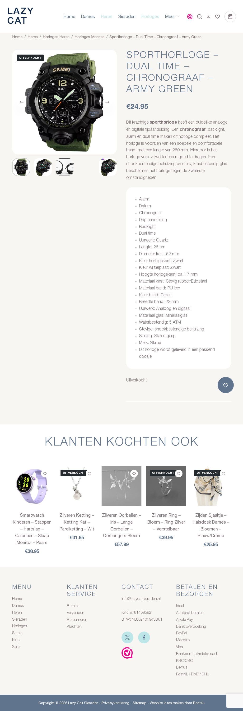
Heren (106, 16)
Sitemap (139, 703)
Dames (88, 16)
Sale (15, 647)
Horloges (150, 16)
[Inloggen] (208, 17)
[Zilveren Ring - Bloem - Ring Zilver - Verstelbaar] (166, 486)
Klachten (74, 626)
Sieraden (127, 16)
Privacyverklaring (115, 703)
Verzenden (75, 613)
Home (69, 16)
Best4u (199, 703)
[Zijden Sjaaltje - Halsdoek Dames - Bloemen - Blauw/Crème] (211, 486)
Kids (15, 640)
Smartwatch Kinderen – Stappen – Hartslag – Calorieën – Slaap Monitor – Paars (32, 529)
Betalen (73, 606)
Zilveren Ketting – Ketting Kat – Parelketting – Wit (77, 522)
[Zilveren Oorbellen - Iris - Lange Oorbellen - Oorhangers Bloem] (121, 486)
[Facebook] (144, 637)
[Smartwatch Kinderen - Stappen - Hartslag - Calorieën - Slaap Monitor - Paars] (32, 486)
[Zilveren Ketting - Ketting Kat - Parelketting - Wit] (77, 486)
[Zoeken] (199, 16)
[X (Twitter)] (127, 637)
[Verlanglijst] (217, 16)
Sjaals (17, 633)
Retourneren (77, 620)
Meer (170, 16)
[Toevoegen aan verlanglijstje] (227, 385)
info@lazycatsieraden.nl (141, 599)
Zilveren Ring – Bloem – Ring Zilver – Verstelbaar (166, 522)
